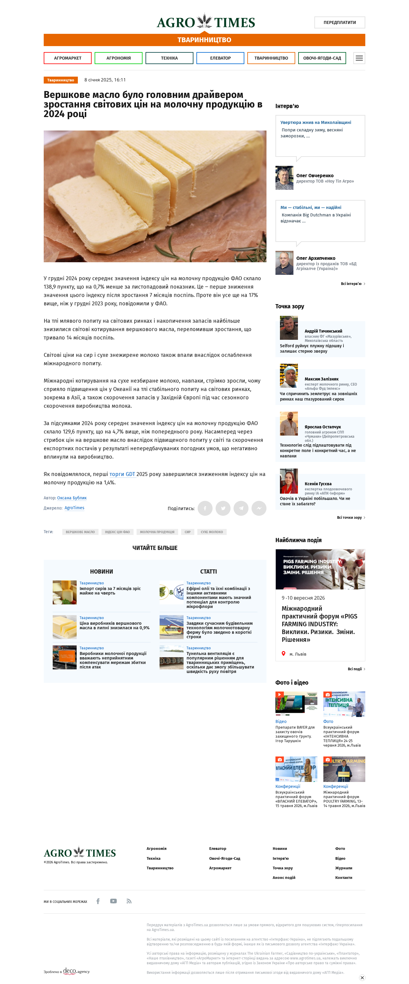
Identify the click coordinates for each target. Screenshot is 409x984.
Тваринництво (271, 58)
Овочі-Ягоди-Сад (322, 58)
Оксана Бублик (72, 498)
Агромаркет (67, 58)
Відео (340, 858)
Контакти (343, 877)
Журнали (343, 868)
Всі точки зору (349, 517)
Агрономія (119, 58)
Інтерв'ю (281, 858)
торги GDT (123, 474)
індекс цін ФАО (117, 532)
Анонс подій (284, 877)
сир (188, 532)
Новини (280, 848)
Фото (340, 848)
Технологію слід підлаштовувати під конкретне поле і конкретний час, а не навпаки (318, 451)
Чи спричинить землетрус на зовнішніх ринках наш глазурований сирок (318, 396)
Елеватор (220, 58)
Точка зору (283, 868)
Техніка (169, 58)
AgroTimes (74, 508)
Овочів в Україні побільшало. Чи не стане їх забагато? (315, 501)
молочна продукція (157, 532)
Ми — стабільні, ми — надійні (311, 207)
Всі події (355, 669)
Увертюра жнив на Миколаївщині (316, 122)
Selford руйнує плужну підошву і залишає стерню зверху (312, 348)
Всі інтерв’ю (351, 284)
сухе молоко (212, 532)
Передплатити (340, 22)
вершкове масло (80, 532)
